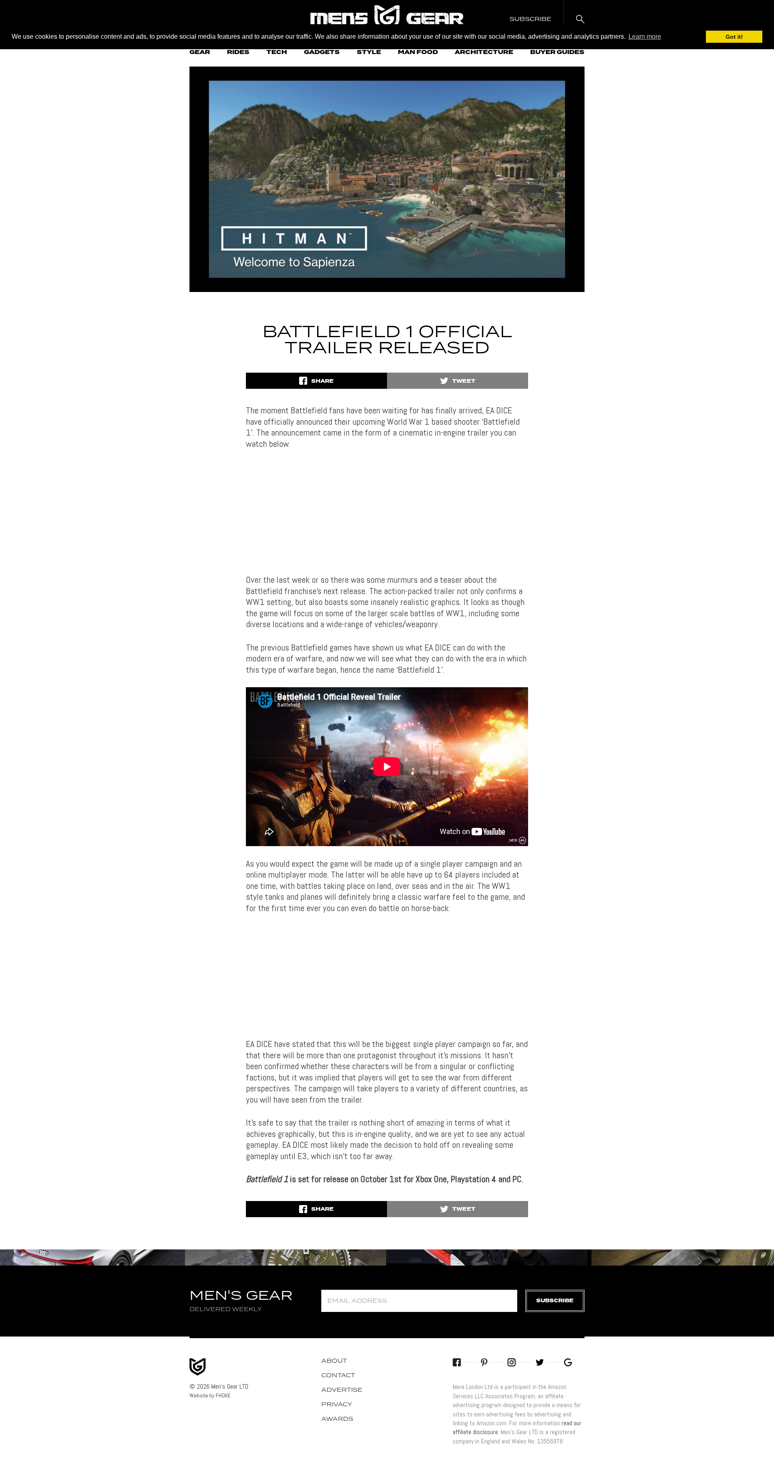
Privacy (336, 1404)
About (334, 1361)
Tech (276, 52)
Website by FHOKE (210, 1395)
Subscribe (555, 1301)
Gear (199, 52)
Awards (337, 1419)
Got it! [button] (734, 36)
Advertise (341, 1390)
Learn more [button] (644, 36)
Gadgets (322, 52)
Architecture (484, 52)
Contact (338, 1375)
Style (369, 52)
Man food (418, 52)
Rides (238, 52)
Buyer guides (557, 52)
